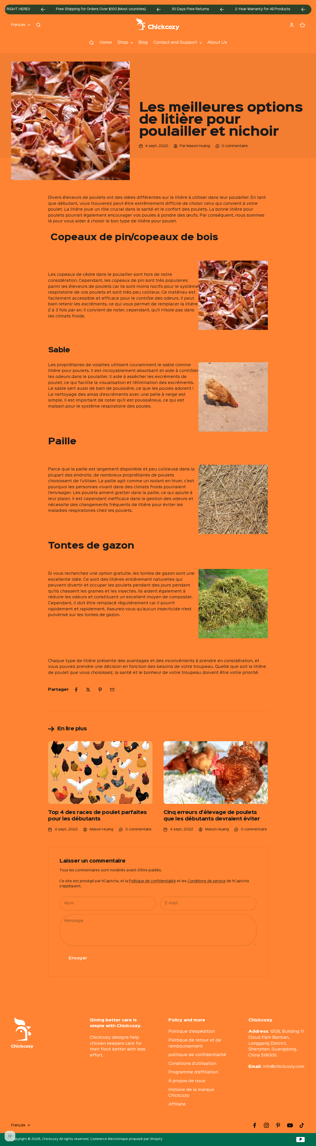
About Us (217, 42)
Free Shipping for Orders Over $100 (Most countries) (77, 9)
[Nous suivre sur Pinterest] (278, 1125)
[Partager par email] (112, 689)
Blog (143, 42)
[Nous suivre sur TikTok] (302, 1125)
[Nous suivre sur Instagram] (266, 1125)
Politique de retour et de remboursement (194, 1043)
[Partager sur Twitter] (88, 689)
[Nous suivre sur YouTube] (290, 1125)
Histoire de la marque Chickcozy (191, 1093)
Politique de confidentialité (152, 881)
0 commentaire (235, 146)
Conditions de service (207, 881)
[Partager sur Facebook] (76, 689)
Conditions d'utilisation (192, 1064)
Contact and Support (175, 42)
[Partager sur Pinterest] (100, 689)
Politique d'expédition (191, 1031)
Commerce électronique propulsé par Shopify (126, 1139)
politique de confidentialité (197, 1055)
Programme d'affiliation (193, 1072)
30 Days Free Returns (167, 9)
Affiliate (177, 1104)
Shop (123, 42)
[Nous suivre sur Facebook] (254, 1125)
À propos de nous (186, 1081)
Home (105, 42)
